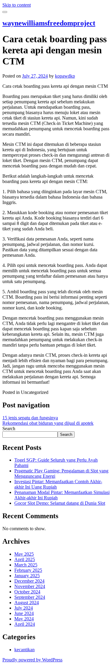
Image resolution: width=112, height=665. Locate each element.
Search (8, 428)
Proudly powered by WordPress (32, 659)
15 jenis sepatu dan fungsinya (30, 417)
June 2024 (24, 613)
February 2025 (28, 570)
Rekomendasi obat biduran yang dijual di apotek (47, 423)
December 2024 (29, 581)
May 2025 (24, 554)
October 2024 (27, 591)
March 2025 (25, 564)
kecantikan (24, 649)
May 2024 (24, 618)
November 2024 (29, 586)
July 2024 (23, 607)
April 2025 (24, 559)
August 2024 (26, 602)
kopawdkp (65, 75)
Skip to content (16, 4)
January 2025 (27, 575)
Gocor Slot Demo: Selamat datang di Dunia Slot (59, 503)
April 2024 (24, 624)
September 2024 (29, 597)
